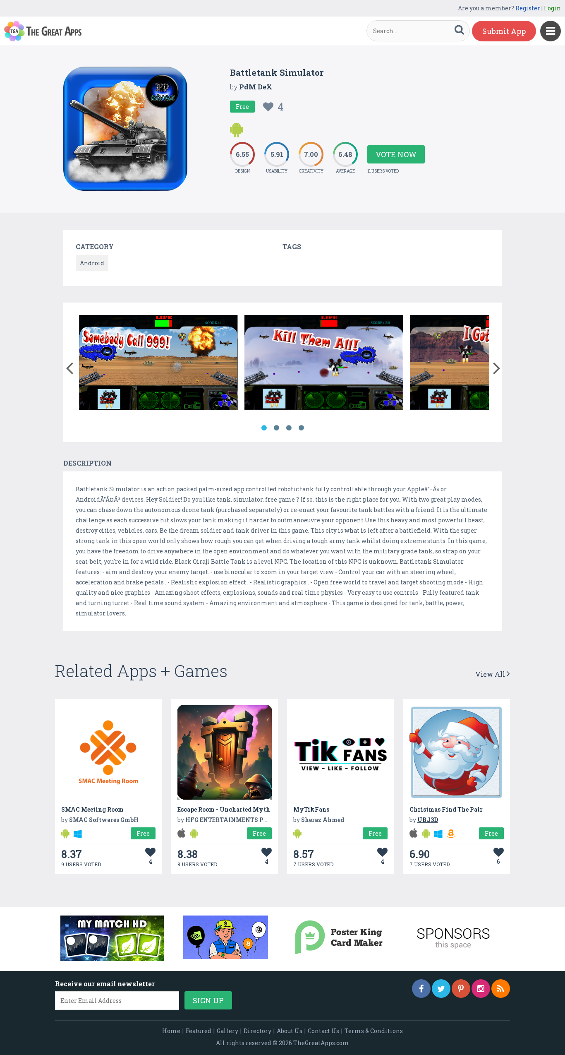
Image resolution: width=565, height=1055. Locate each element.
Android (92, 263)
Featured (198, 1031)
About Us (289, 1031)
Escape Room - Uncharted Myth (223, 809)
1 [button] (264, 428)
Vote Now (396, 154)
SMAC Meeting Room (92, 809)
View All (491, 674)
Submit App (504, 31)
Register (527, 8)
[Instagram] (481, 988)
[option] (158, 364)
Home (171, 1031)
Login (552, 8)
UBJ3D (427, 820)
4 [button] (301, 428)
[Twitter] (441, 988)
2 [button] (276, 428)
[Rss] (500, 988)
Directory (257, 1031)
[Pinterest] (461, 988)
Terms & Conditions (374, 1031)
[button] (69, 366)
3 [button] (289, 428)
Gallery (227, 1031)
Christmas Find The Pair (446, 809)
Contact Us (323, 1031)
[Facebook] (421, 988)
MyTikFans (311, 809)
